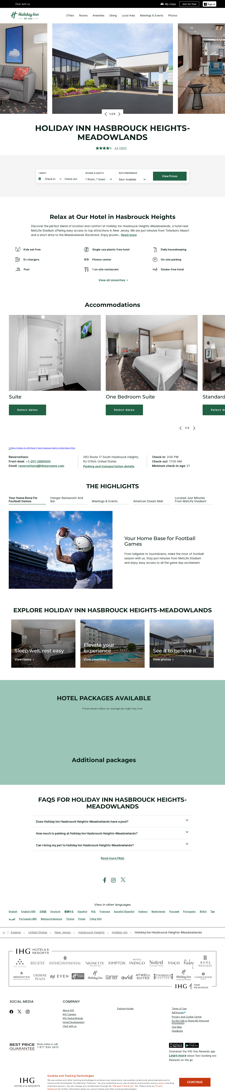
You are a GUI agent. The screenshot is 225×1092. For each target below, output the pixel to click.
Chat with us (70, 1026)
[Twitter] (19, 1011)
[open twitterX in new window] (121, 880)
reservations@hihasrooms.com (41, 466)
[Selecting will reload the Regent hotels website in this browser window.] (37, 962)
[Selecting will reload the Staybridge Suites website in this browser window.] (163, 976)
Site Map (177, 1027)
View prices (169, 176)
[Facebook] (12, 1011)
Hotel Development (73, 1022)
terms (162, 1082)
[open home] (5, 932)
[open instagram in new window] (112, 880)
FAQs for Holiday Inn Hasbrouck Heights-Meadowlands (112, 803)
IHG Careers (69, 1014)
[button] (209, 3)
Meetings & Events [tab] (105, 501)
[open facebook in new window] (103, 880)
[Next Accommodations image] (193, 428)
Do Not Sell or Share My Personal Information (190, 1021)
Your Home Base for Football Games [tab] (23, 499)
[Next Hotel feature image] (118, 114)
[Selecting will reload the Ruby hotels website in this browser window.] (189, 962)
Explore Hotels (125, 1008)
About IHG (68, 1010)
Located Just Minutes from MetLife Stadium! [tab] (190, 499)
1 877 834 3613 (48, 1047)
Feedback (177, 1031)
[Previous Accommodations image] (180, 428)
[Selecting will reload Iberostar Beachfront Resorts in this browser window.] (22, 976)
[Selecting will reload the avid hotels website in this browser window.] (126, 976)
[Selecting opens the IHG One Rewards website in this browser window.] (192, 986)
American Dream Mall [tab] (148, 501)
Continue (195, 1082)
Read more (129, 235)
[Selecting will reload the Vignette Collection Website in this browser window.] (94, 962)
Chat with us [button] (22, 4)
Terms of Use (179, 1008)
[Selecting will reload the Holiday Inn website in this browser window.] (95, 976)
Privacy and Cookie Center (187, 1016)
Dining (113, 15)
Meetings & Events (151, 15)
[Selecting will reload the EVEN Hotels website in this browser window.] (59, 976)
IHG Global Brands (73, 1018)
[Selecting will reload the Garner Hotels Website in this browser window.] (112, 976)
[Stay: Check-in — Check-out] (59, 179)
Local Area (128, 15)
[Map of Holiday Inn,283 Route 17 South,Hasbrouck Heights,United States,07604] (42, 448)
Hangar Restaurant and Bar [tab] (66, 499)
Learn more (177, 1055)
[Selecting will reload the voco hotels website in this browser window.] (174, 962)
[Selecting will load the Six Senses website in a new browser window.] (20, 962)
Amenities (98, 15)
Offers (70, 15)
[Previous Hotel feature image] (106, 114)
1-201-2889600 (39, 461)
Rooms (83, 15)
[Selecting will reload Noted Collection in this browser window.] (156, 962)
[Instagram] (27, 1011)
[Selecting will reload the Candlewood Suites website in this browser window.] (203, 976)
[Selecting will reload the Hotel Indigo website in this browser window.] (137, 962)
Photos (172, 15)
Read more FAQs (112, 858)
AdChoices (178, 1012)
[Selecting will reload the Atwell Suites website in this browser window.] (143, 976)
